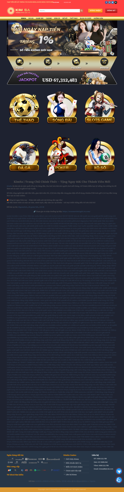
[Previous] (11, 38)
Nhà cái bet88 (27, 246)
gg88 (54, 238)
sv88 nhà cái (104, 310)
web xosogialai (107, 238)
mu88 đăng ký (32, 218)
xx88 (109, 323)
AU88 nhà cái (30, 444)
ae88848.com (61, 310)
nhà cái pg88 (43, 402)
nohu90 (54, 241)
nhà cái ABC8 (104, 218)
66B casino (32, 422)
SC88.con (90, 283)
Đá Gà (31, 18)
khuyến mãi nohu (19, 226)
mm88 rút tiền (70, 241)
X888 (38, 360)
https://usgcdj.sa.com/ (73, 390)
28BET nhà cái (103, 412)
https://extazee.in (65, 228)
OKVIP (65, 216)
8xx (44, 347)
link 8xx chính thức (70, 385)
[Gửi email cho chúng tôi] (115, 2)
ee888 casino (36, 342)
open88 (76, 266)
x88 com (81, 295)
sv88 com (10, 298)
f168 (56, 228)
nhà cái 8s (52, 221)
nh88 (105, 365)
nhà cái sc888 (89, 248)
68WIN (107, 333)
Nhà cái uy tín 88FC (60, 419)
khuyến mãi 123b (66, 273)
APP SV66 (61, 412)
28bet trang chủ (77, 377)
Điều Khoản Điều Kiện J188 (68, 236)
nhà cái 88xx (97, 419)
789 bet (31, 278)
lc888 (33, 290)
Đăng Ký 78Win (96, 266)
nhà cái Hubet (69, 308)
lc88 (100, 238)
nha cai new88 (39, 385)
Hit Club (88, 407)
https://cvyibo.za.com (19, 365)
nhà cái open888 (81, 243)
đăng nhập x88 (32, 231)
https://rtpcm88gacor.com (31, 345)
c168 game (37, 370)
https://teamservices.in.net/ (43, 439)
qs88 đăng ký (15, 278)
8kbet (37, 238)
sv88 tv (104, 325)
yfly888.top (43, 325)
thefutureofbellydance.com (71, 218)
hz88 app (25, 372)
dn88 (24, 271)
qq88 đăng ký (31, 275)
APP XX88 (14, 402)
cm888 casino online (27, 382)
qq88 (20, 218)
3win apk (76, 419)
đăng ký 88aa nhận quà (46, 372)
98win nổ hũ (69, 347)
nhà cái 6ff (108, 442)
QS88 (27, 251)
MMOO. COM (81, 444)
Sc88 (97, 280)
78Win (38, 253)
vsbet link (55, 377)
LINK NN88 (81, 442)
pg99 (45, 236)
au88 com (62, 315)
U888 (108, 447)
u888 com (21, 427)
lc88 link (93, 233)
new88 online (62, 313)
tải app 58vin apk (17, 395)
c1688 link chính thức (83, 355)
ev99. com (84, 310)
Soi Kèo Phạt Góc (59, 261)
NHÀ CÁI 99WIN (48, 400)
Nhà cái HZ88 (87, 439)
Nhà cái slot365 (55, 424)
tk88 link (10, 218)
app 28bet (49, 248)
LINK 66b (15, 412)
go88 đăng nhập (68, 285)
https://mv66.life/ (108, 429)
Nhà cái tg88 (93, 263)
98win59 (85, 367)
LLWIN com (11, 258)
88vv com (18, 216)
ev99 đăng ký (52, 236)
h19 (13, 216)
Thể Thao (74, 18)
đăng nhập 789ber (59, 365)
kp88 (24, 241)
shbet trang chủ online (107, 355)
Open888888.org (84, 345)
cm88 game (11, 367)
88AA (72, 424)
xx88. (45, 318)
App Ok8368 (110, 404)
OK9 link (32, 253)
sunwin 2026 (84, 251)
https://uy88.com (83, 233)
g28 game (66, 377)
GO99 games (67, 283)
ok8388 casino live (67, 355)
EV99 (68, 295)
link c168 (38, 330)
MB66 (24, 218)
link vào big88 (87, 412)
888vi (27, 437)
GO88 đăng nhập (101, 392)
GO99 (83, 335)
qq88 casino (47, 310)
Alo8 (62, 263)
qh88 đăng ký (29, 238)
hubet (88, 261)
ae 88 (110, 325)
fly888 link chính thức (48, 380)
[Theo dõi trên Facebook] (106, 2)
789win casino (77, 248)
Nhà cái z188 (92, 271)
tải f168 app (38, 347)
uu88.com (50, 258)
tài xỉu (96, 248)
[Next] (112, 38)
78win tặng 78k (13, 293)
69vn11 (38, 382)
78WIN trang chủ (69, 233)
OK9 (52, 228)
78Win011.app (85, 258)
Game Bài (39, 18)
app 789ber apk (97, 365)
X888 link (45, 382)
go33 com (53, 233)
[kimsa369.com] (21, 11)
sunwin (88, 290)
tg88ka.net (60, 335)
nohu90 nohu (61, 290)
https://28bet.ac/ (73, 303)
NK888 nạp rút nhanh (55, 390)
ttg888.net (11, 305)
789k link (30, 216)
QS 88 (40, 278)
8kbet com (43, 216)
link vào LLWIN (13, 231)
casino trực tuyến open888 (82, 226)
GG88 (95, 303)
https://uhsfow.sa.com (75, 380)
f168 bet (77, 285)
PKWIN (59, 414)
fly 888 (69, 337)
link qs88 (102, 275)
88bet (53, 414)
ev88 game (77, 434)
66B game (17, 417)
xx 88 (50, 392)
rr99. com (78, 347)
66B (49, 402)
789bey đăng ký (13, 333)
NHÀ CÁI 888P (73, 429)
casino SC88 (48, 278)
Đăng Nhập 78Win (109, 266)
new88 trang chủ (104, 295)
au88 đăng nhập (68, 231)
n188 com (33, 372)
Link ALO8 (93, 251)
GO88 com (109, 395)
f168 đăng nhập (32, 325)
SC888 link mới (75, 350)
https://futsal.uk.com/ (15, 444)
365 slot (112, 417)
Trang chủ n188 (46, 419)
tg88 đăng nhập (101, 397)
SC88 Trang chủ (56, 320)
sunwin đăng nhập (83, 288)
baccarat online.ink (14, 223)
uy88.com (61, 241)
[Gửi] (81, 10)
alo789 (100, 216)
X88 (86, 400)
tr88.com (49, 223)
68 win (56, 447)
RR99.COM (90, 337)
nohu (37, 216)
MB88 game (23, 295)
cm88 (111, 251)
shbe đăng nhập (44, 377)
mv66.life (108, 328)
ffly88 (27, 347)
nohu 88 (49, 407)
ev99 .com (53, 370)
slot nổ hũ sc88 (92, 382)
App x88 (56, 280)
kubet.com (50, 251)
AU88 (54, 444)
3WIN (40, 417)
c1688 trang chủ (68, 362)
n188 (83, 407)
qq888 (114, 325)
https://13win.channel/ (19, 447)
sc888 (115, 226)
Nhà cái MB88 (50, 290)
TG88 (93, 261)
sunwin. (37, 300)
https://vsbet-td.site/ (18, 409)
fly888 (42, 293)
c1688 (9, 236)
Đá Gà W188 (86, 390)
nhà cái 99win (89, 432)
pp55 (80, 481)
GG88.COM (112, 372)
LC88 (89, 444)
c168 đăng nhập (32, 268)
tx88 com (24, 278)
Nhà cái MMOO (86, 419)
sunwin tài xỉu (48, 337)
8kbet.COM (37, 246)
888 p (53, 434)
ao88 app (54, 283)
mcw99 (101, 442)
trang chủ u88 (66, 439)
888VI (78, 407)
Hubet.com (11, 310)
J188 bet (23, 256)
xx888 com (68, 246)
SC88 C (72, 340)
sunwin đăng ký (13, 256)
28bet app (96, 318)
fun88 (59, 233)
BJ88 (44, 218)
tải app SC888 (71, 342)
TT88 (82, 437)
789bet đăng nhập (80, 283)
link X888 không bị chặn (74, 375)
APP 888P (110, 419)
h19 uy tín (92, 241)
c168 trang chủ (38, 248)
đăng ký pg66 (106, 223)
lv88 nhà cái (41, 283)
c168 (20, 246)
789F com (10, 303)
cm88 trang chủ (102, 253)
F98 (58, 218)
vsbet (61, 352)
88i (75, 407)
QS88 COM (99, 278)
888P (104, 419)
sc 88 (29, 310)
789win (43, 258)
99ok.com (65, 424)
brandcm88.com (25, 352)
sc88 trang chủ (104, 283)
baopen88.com (25, 337)
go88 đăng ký (99, 298)
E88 (71, 223)
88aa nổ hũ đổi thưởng (51, 355)
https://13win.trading (93, 447)
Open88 (89, 300)
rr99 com (78, 340)
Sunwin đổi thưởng (26, 390)
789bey (113, 330)
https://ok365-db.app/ (49, 243)
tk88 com (85, 238)
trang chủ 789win (40, 392)
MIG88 (61, 223)
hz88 (57, 298)
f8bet (24, 268)
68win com (51, 409)
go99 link (46, 323)
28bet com (91, 333)
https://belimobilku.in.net (26, 367)
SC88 (114, 290)
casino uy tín (96, 402)
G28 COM (77, 412)
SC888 (50, 288)
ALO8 (52, 266)
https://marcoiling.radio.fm (48, 367)
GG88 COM (14, 325)
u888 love (84, 427)
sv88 (56, 318)
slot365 (55, 352)
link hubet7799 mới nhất (98, 367)
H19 (15, 218)
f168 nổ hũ (38, 305)
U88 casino (11, 437)
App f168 (21, 315)
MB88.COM (59, 387)
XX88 (53, 404)
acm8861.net (86, 308)
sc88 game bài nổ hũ (57, 375)
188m (60, 256)
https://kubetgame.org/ (92, 256)
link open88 (20, 387)
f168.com (24, 280)
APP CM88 (74, 392)
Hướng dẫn (98, 18)
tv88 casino (26, 323)
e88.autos (86, 218)
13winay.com (51, 285)
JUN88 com (11, 273)
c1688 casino (33, 429)
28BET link (78, 424)
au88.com (52, 442)
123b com (104, 251)
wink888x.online (54, 325)
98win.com (82, 397)
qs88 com (18, 248)
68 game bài (33, 207)
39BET (64, 417)
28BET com (104, 417)
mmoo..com (46, 437)
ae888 (57, 251)
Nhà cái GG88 (83, 362)
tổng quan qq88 (103, 243)
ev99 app (19, 439)
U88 (103, 360)
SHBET (23, 362)
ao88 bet (65, 256)
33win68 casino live (28, 360)
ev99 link (22, 236)
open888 (34, 318)
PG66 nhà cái (31, 427)
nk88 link (17, 424)
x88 (28, 226)
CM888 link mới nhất (35, 362)
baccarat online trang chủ (27, 233)
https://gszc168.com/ (39, 395)
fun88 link (27, 243)
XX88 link (68, 397)
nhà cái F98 (37, 223)
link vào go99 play (82, 231)
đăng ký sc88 (72, 352)
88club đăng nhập (86, 385)
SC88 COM (62, 268)
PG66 (25, 216)
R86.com (33, 437)
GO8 (61, 447)
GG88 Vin (31, 330)
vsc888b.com (12, 335)
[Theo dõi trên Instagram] (109, 2)
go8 (11, 417)
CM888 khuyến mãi (50, 333)
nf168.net (113, 305)
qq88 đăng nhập (97, 273)
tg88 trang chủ (89, 377)
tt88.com (10, 308)
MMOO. (31, 419)
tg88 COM (84, 263)
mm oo (74, 439)
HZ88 (56, 395)
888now (10, 407)
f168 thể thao (46, 342)
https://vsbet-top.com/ (101, 407)
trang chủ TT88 (108, 300)
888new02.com (72, 318)
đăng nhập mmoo (67, 432)
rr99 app (59, 323)
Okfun (88, 434)
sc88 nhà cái (111, 261)
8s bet (79, 241)
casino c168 (76, 300)
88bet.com (89, 298)
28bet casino (100, 437)
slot (32, 310)
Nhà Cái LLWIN (28, 263)
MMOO (46, 481)
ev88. (100, 288)
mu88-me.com (88, 216)
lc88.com (68, 444)
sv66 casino (46, 427)
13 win (45, 442)
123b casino (20, 437)
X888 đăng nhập (31, 333)
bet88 (9, 228)
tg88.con (46, 266)
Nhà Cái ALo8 (35, 261)
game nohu (50, 330)
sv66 (53, 427)
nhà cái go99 (70, 243)
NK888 (49, 347)
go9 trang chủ (15, 377)
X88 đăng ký (110, 308)
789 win (62, 243)
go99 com (68, 251)
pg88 (81, 271)
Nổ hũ (81, 318)
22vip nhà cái (16, 323)
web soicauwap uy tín (97, 231)
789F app (44, 315)
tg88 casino (33, 417)
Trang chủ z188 (65, 280)
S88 (25, 422)
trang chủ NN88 (92, 442)
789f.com (65, 266)
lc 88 (107, 285)
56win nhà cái (37, 442)
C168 (41, 268)
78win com (90, 275)
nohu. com (22, 414)
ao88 (99, 268)
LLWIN (44, 253)
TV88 (41, 444)
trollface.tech (109, 241)
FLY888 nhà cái (12, 404)
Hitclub (32, 407)
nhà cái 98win (43, 273)
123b (50, 216)
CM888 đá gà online (61, 350)
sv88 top (53, 360)
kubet (9, 216)
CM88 (99, 360)
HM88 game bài (92, 335)
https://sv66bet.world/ (107, 434)
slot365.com (11, 330)
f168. (25, 330)
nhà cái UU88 (86, 285)
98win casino (23, 308)
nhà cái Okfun (66, 442)
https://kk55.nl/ (94, 400)
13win (93, 370)
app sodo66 (56, 417)
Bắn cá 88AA (11, 419)
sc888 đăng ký (31, 241)
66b (114, 337)
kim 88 (39, 437)
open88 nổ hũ (66, 300)
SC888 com (40, 308)
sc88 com (50, 275)
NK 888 (43, 360)
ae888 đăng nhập (29, 355)
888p (84, 424)
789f (90, 221)
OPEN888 (55, 342)
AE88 (9, 238)
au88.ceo (68, 335)
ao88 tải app (112, 288)
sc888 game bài (40, 390)
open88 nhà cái (85, 325)
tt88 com (18, 268)
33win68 (60, 248)
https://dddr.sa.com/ (15, 442)
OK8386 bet (47, 444)
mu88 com (43, 226)
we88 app (43, 432)
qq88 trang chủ (68, 278)
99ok (16, 251)
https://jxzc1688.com (31, 357)
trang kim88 (63, 434)
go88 (96, 216)
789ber (22, 333)
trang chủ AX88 (22, 429)
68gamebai (22, 207)
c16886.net (75, 325)
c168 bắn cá (99, 347)
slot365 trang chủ (71, 238)
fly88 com (113, 298)
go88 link (51, 318)
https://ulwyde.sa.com (94, 372)
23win (30, 280)
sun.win (46, 268)
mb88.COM (57, 278)
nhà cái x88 (69, 412)
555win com (96, 290)
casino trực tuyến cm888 (103, 226)
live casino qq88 (45, 231)
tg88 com (64, 330)
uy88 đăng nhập (17, 285)
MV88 (64, 481)
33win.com (11, 288)
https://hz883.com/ (14, 375)
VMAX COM (67, 400)
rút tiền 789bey (99, 385)
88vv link (33, 251)
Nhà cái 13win (12, 427)
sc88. (16, 342)
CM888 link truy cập (87, 357)
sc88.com (70, 268)
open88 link (92, 268)
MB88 (42, 290)
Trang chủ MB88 (25, 293)
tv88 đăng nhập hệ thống (28, 402)
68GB (72, 402)
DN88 (28, 271)
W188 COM (71, 417)
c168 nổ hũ (48, 280)
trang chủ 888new (61, 429)
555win (45, 221)
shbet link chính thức (24, 370)
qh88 (99, 221)
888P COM (111, 424)
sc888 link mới (103, 335)
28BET (87, 342)
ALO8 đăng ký (97, 258)
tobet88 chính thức (62, 427)
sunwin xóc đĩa (90, 323)
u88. (49, 414)
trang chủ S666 (97, 422)
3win (13, 422)
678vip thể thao (42, 352)
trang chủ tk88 (87, 228)
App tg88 (97, 345)
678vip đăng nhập (105, 427)
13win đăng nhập (84, 370)
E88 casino (29, 228)
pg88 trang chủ (13, 390)
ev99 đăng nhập (65, 288)
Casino (49, 18)
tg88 (65, 258)
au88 (99, 233)
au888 (20, 275)
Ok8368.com (59, 397)
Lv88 (96, 283)
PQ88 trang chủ (43, 233)
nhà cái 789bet (32, 236)
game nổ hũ (109, 303)
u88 (73, 258)
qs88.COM (58, 275)
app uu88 (23, 231)
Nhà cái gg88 (21, 253)
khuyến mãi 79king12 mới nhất (78, 365)
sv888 (27, 424)
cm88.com (63, 318)
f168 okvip (17, 385)
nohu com (67, 271)
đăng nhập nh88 (104, 382)
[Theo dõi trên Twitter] (112, 2)
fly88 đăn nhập (64, 392)
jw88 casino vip (107, 233)
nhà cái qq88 (57, 231)
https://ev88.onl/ (27, 434)
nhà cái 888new (94, 429)
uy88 (40, 218)
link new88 (61, 360)
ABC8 (111, 221)
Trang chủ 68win (53, 432)
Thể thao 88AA (81, 417)
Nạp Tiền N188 (45, 404)
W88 (86, 253)
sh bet (76, 357)
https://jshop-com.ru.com (29, 404)
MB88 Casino (59, 308)
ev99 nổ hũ (49, 308)
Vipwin (92, 481)
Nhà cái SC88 (12, 280)
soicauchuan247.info (92, 246)
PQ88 (35, 228)
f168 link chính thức (31, 350)
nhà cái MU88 (51, 218)
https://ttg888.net (14, 345)
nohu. (71, 407)
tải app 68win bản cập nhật (66, 404)
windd (81, 236)
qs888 (76, 273)
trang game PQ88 (65, 226)
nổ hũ (39, 251)
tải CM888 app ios (46, 350)
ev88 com (18, 372)
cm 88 (21, 392)
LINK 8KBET (91, 395)
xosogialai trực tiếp (14, 241)
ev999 (106, 298)
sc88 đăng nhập (38, 340)
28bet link (105, 293)
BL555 (59, 437)
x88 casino (71, 290)
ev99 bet (88, 375)
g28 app (106, 422)
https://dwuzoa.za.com (60, 402)
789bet (45, 246)
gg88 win (24, 417)
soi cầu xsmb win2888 (42, 434)
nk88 (73, 288)
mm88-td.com (58, 246)
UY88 (20, 271)
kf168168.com (12, 313)
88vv (13, 228)
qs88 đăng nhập (110, 278)
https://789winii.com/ (35, 397)
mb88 (95, 221)
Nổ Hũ (64, 18)
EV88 (69, 293)
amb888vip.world (95, 305)
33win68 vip (105, 330)
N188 (108, 414)
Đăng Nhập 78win (92, 236)
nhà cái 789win (37, 323)
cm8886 (17, 434)
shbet (45, 271)
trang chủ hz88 (25, 432)
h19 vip (84, 241)
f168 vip (22, 347)
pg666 (58, 442)
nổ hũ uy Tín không (82, 280)
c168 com (108, 290)
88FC (70, 419)
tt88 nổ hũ (92, 243)
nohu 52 (60, 271)
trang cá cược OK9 (80, 223)
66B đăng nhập (17, 397)
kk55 (75, 481)
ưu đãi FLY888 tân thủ (74, 360)
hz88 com (19, 320)
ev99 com (77, 367)
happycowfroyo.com (15, 243)
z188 (34, 256)
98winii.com (49, 397)
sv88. (38, 290)
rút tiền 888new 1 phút (77, 382)
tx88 (102, 268)
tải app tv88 (63, 382)
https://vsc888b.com (66, 357)
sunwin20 (112, 271)
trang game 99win (106, 432)
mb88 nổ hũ (104, 318)
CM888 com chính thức (52, 362)
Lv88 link (108, 268)
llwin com (43, 238)
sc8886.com (70, 310)
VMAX (110, 397)
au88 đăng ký (27, 248)
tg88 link (66, 298)
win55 (73, 437)
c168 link (56, 273)
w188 (34, 283)
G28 (15, 271)
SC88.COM (97, 350)
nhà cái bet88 (65, 221)
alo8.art (30, 256)
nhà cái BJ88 (20, 221)
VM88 (58, 481)
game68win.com (24, 318)
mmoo (11, 251)
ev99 (110, 253)
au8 (113, 268)
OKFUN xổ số (40, 407)
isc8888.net (11, 320)
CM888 (61, 333)
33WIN (98, 333)
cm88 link (31, 298)
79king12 (17, 360)
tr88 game (33, 400)
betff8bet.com (12, 318)
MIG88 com (20, 228)
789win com (38, 266)
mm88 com (19, 238)
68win (98, 370)
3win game (95, 444)
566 (92, 434)
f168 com (34, 271)
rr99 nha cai (110, 409)
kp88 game (29, 387)
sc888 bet (15, 236)
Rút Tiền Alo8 (55, 263)
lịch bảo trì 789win (31, 320)
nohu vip (95, 375)
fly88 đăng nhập (62, 340)
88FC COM (61, 422)
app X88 (85, 313)
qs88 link (98, 261)
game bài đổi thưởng (15, 261)
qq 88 (92, 278)
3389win (10, 360)
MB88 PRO (62, 395)
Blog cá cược (85, 18)
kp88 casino (47, 417)
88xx (83, 315)
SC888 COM (32, 409)
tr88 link (93, 404)
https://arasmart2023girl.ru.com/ (76, 211)
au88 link (48, 340)
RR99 (64, 303)
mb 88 (9, 328)
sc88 (45, 241)
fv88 (58, 221)
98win (95, 300)
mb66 (56, 226)
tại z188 (21, 283)
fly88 (115, 233)
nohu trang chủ (60, 337)
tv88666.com (96, 308)
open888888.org (52, 328)
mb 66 (48, 283)
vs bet (78, 315)
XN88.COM (71, 447)
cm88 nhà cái (77, 313)
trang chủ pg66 (105, 236)
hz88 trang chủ (79, 372)
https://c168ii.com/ (107, 387)
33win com (76, 335)
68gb (37, 432)
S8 (16, 414)
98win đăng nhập (94, 293)
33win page (71, 315)
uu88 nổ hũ (36, 243)
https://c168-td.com (99, 352)
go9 (33, 352)
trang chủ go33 (106, 246)
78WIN (109, 256)
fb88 (56, 268)
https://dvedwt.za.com (16, 400)
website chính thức (109, 228)
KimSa (23, 18)
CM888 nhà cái (25, 412)
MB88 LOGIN (96, 325)
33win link (109, 362)
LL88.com (35, 288)
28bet (107, 437)
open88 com (102, 313)
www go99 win (46, 300)
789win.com (19, 305)
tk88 (96, 238)
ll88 (38, 275)
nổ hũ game (111, 352)
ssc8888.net (40, 328)
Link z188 (10, 268)
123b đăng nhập (99, 340)
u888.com (74, 295)
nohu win (35, 412)
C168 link (109, 400)
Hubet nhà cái (21, 310)
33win (9, 253)
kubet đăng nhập (76, 256)
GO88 (9, 397)
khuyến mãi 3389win (59, 345)
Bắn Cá (57, 18)
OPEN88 (23, 266)
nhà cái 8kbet (27, 223)
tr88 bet (50, 395)
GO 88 (42, 207)
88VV (92, 392)
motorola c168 (84, 392)
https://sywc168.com (15, 357)
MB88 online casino (96, 362)
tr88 (96, 218)
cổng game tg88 (24, 342)
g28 (99, 251)
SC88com (97, 330)
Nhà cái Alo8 (17, 263)
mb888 (55, 223)
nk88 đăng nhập (49, 305)
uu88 (115, 253)
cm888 (48, 228)
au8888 (55, 288)
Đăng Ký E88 (44, 263)
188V (74, 400)
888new (95, 355)
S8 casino (95, 417)
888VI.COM (78, 432)
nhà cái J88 (78, 216)
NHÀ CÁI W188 (22, 419)
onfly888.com (31, 328)
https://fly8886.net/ (46, 429)
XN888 (53, 437)
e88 (27, 253)
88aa (57, 372)
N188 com (80, 400)
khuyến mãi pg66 (94, 223)
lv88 (79, 275)
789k (88, 273)
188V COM (100, 395)
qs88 (100, 263)
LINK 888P (84, 429)
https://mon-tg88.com (49, 357)
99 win (54, 412)
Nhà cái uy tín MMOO (92, 414)
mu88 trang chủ (109, 216)
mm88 (92, 238)
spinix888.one (39, 285)
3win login (61, 407)
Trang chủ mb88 (105, 280)
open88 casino (56, 293)
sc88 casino (33, 377)
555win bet (102, 424)
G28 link (80, 409)
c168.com (77, 278)
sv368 (40, 228)
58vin (50, 352)
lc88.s (106, 273)
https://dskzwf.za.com (54, 385)
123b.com (109, 320)
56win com (61, 444)
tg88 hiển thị (32, 273)
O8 (85, 303)
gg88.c (9, 350)
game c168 (72, 263)
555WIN (38, 481)
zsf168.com (67, 323)
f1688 (78, 258)
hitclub (27, 285)
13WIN (57, 439)
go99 (74, 251)
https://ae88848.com (107, 342)
